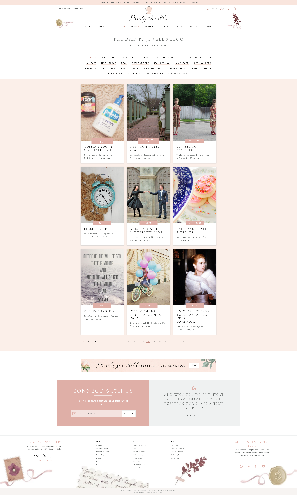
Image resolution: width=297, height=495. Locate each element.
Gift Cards (64, 8)
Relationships (114, 74)
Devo (124, 63)
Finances (90, 68)
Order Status (138, 458)
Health (207, 68)
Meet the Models (139, 464)
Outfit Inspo (109, 68)
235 (142, 341)
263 (184, 341)
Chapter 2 (121, 2)
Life (103, 58)
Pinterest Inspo (154, 68)
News (147, 58)
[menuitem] (87, 26)
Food (210, 58)
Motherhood (108, 63)
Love (125, 58)
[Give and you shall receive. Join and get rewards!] (148, 365)
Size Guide (137, 461)
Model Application (177, 455)
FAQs (135, 448)
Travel (135, 68)
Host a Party (175, 458)
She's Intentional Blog (252, 444)
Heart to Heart (177, 68)
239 (167, 341)
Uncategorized (154, 74)
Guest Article (140, 63)
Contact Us (137, 468)
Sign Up (128, 414)
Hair (123, 68)
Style (113, 58)
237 (155, 341)
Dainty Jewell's (192, 58)
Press (98, 461)
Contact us (44, 460)
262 (177, 341)
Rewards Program (102, 451)
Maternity (134, 74)
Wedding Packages (177, 448)
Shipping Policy (139, 451)
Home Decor (182, 63)
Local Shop (100, 455)
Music (195, 68)
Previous (90, 341)
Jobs (97, 464)
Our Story (99, 445)
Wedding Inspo (202, 63)
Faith (135, 58)
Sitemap (160, 492)
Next (209, 341)
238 (161, 341)
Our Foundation (102, 448)
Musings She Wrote (179, 74)
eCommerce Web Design (161, 490)
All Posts (90, 58)
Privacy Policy (139, 492)
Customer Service (139, 445)
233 (130, 341)
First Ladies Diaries (166, 58)
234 (136, 341)
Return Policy (138, 455)
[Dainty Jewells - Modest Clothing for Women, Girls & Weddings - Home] (148, 14)
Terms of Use (151, 492)
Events (98, 458)
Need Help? (79, 8)
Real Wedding (162, 63)
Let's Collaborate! (177, 451)
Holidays (91, 63)
